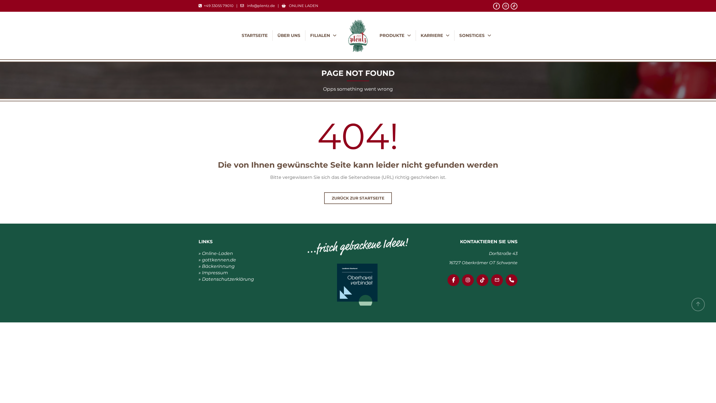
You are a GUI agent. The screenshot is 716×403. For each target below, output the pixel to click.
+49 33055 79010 (219, 5)
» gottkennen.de (217, 260)
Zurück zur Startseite (358, 198)
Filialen (320, 35)
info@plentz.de (261, 5)
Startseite (255, 35)
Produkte (392, 35)
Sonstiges (472, 35)
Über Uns (288, 35)
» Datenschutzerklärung (226, 279)
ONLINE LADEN (303, 5)
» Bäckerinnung (217, 266)
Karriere (432, 35)
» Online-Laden (216, 253)
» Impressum (213, 272)
